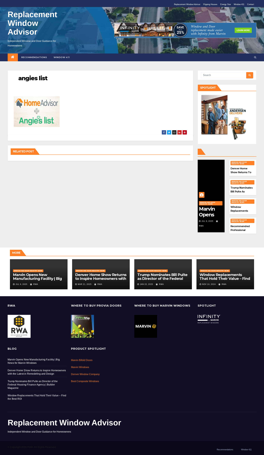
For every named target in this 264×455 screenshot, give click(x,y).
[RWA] (19, 326)
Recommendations (34, 57)
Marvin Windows (80, 367)
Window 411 (239, 4)
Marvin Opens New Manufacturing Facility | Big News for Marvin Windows (37, 279)
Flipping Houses (210, 4)
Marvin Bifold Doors (81, 360)
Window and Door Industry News (207, 203)
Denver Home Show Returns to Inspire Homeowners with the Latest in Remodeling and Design (100, 280)
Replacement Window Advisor (187, 4)
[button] (255, 57)
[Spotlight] (209, 318)
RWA (35, 284)
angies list (32, 78)
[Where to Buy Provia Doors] (82, 326)
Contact (250, 4)
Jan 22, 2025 (146, 284)
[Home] (13, 57)
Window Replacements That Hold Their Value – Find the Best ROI (225, 279)
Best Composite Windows (85, 381)
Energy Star (225, 4)
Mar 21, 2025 (85, 284)
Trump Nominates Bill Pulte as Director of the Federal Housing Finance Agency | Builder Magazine (162, 280)
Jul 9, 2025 (207, 221)
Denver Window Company (85, 374)
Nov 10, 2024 (209, 284)
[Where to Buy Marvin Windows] (145, 326)
